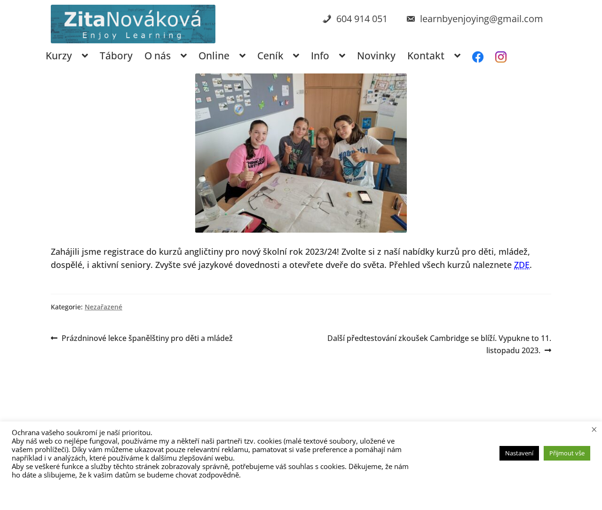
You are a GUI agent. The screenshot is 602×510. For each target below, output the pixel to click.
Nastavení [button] (519, 453)
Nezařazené (103, 306)
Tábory (116, 55)
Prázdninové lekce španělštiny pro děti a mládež (147, 338)
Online (214, 55)
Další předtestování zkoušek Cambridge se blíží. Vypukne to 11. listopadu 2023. (439, 344)
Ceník (270, 55)
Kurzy (59, 55)
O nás (157, 55)
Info (320, 55)
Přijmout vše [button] (567, 453)
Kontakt (425, 55)
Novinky (376, 55)
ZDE (522, 264)
